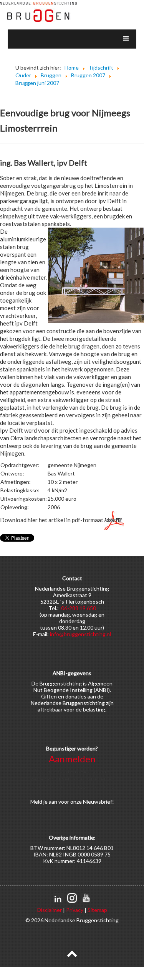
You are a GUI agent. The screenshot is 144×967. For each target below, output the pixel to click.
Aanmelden (72, 758)
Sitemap (97, 910)
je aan (50, 801)
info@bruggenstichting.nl (80, 634)
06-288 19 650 (78, 608)
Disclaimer (49, 910)
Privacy (74, 910)
